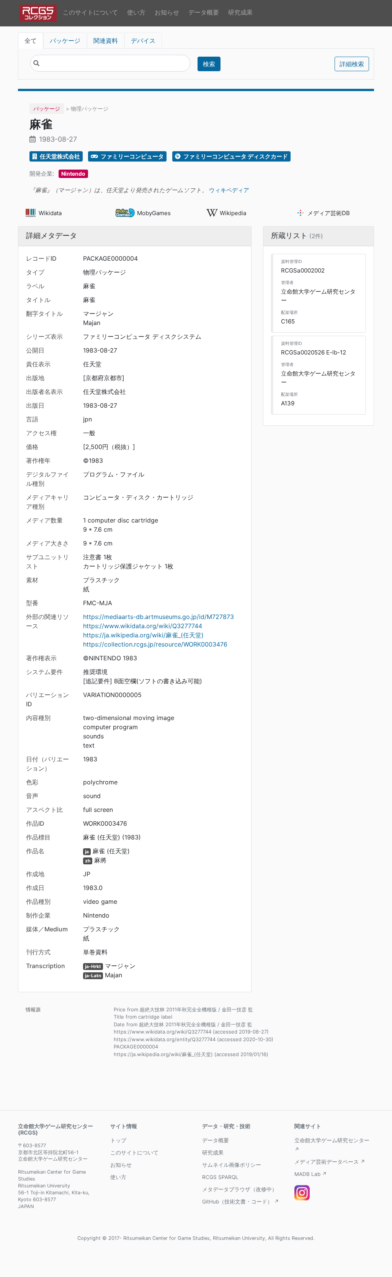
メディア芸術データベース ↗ (329, 1162)
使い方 (136, 12)
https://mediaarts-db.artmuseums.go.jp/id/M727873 (158, 617)
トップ (118, 1140)
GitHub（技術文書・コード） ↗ (240, 1202)
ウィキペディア (229, 190)
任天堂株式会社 (59, 156)
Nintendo (73, 173)
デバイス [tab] (143, 40)
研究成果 (240, 12)
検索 (209, 64)
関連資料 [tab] (105, 40)
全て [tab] (30, 40)
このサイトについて (90, 12)
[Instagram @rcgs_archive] (302, 1192)
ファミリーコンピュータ (132, 156)
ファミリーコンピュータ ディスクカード (235, 156)
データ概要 (203, 12)
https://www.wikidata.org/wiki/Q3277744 (142, 626)
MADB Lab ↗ (310, 1174)
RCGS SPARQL (220, 1177)
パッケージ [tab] (65, 40)
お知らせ (167, 12)
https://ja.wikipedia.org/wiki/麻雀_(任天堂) (143, 635)
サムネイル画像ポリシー (231, 1165)
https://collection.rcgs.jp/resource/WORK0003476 (155, 644)
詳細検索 (352, 64)
